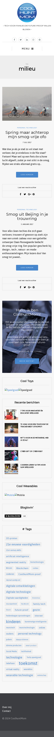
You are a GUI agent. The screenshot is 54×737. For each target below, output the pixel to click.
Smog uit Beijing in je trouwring (27, 216)
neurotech (10, 627)
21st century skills (13, 550)
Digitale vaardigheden (17, 598)
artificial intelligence (17, 556)
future (8, 610)
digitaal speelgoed (13, 580)
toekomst (28, 663)
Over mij (7, 707)
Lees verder (27, 174)
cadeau (35, 568)
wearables (28, 669)
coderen (10, 574)
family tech (39, 603)
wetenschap (41, 675)
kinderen (13, 621)
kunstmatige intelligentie (35, 621)
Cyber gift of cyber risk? (31, 451)
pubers (9, 639)
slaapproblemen (22, 639)
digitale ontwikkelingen (20, 585)
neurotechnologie (27, 627)
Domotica (36, 598)
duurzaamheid (11, 604)
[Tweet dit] (25, 194)
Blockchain (22, 568)
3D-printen (11, 538)
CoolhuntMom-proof (29, 574)
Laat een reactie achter (27, 187)
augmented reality (16, 562)
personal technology (29, 633)
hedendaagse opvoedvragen (18, 616)
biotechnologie (37, 562)
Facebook (25, 604)
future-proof (21, 609)
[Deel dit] (20, 194)
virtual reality (12, 669)
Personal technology (27, 128)
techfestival (26, 651)
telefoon (10, 663)
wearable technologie (19, 675)
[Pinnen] (33, 194)
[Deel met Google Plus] (29, 194)
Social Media (11, 651)
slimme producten (13, 645)
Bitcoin (9, 568)
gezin (36, 609)
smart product (31, 645)
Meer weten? (27, 361)
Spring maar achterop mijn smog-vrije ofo (27, 134)
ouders (10, 633)
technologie (14, 657)
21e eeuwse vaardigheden (23, 544)
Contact (6, 711)
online (42, 627)
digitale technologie (18, 591)
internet (39, 615)
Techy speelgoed (34, 657)
